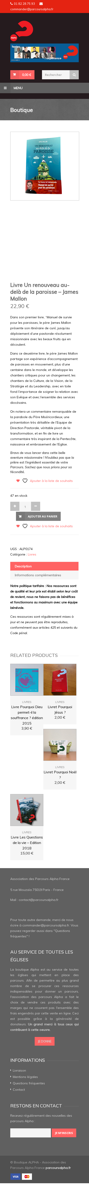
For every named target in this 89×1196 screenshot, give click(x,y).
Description (23, 566)
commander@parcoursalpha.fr (31, 9)
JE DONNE (44, 1041)
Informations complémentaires (38, 575)
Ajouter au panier (42, 516)
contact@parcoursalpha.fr (38, 900)
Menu (18, 88)
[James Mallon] (44, 166)
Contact (19, 1090)
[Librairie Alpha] (44, 31)
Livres (32, 554)
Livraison (19, 1070)
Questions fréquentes (29, 1083)
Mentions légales (25, 1077)
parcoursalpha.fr (58, 1168)
